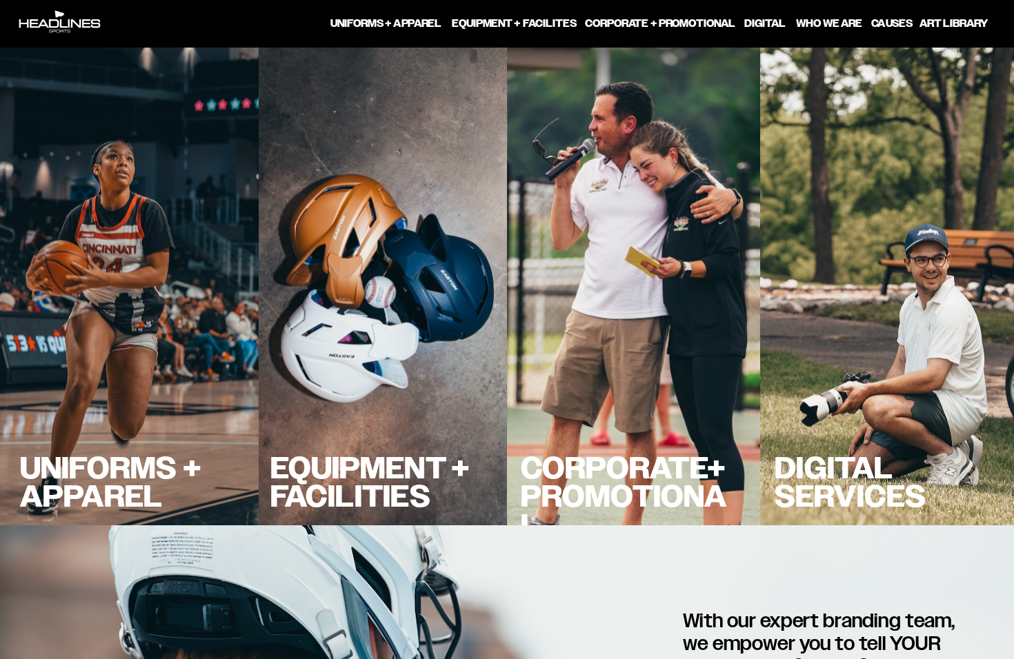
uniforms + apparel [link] (386, 23)
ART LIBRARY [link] (953, 23)
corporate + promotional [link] (661, 23)
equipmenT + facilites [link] (515, 23)
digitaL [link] (764, 23)
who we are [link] (829, 23)
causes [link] (892, 23)
